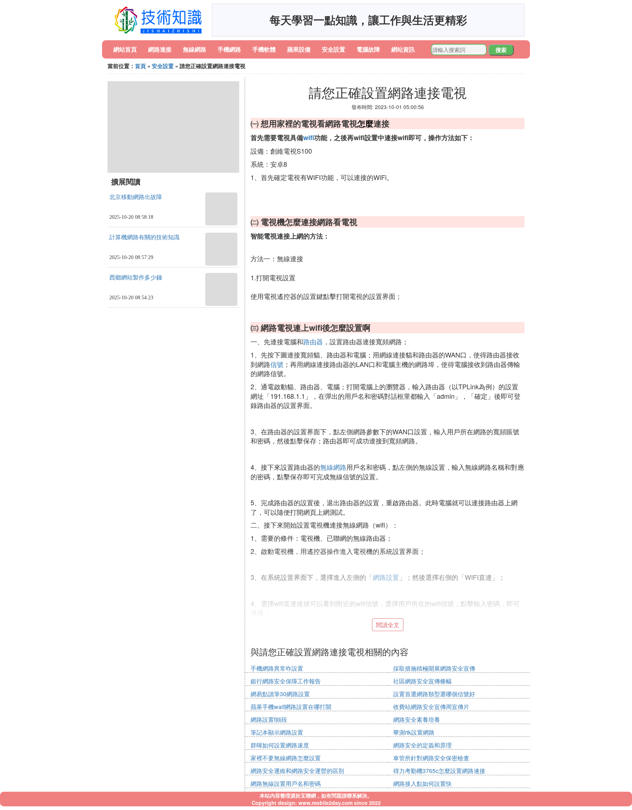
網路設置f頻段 (269, 719)
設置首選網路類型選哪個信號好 (434, 694)
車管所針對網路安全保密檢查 (431, 758)
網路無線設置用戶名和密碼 (286, 783)
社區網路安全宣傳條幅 (422, 681)
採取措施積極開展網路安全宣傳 (434, 668)
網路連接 (160, 49)
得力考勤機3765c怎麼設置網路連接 (439, 770)
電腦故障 (368, 49)
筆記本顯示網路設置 (277, 732)
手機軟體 (264, 49)
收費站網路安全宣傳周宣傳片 (431, 706)
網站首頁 (125, 49)
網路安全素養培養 (416, 719)
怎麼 (365, 123)
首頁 (140, 66)
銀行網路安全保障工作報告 (286, 681)
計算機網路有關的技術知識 (144, 237)
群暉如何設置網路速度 (280, 745)
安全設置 (333, 49)
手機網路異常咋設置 (277, 668)
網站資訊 (403, 49)
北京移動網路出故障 (135, 197)
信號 (276, 364)
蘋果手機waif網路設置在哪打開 (291, 706)
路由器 (313, 341)
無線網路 (194, 49)
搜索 (501, 50)
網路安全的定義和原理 (422, 745)
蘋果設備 (299, 49)
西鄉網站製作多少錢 (135, 277)
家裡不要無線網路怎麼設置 (286, 758)
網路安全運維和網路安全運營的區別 (297, 770)
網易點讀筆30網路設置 (280, 694)
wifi (308, 137)
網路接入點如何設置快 (422, 783)
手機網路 (229, 49)
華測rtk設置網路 (413, 732)
